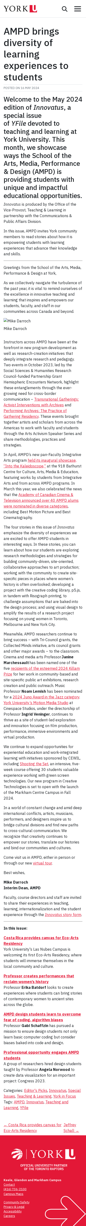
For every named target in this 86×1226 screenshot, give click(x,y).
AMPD (19, 1102)
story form (63, 914)
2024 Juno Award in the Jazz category (46, 697)
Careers (9, 1216)
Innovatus (57, 1090)
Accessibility (13, 1211)
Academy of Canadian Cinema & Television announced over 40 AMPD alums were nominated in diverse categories (41, 500)
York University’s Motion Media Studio (36, 702)
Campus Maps (13, 1194)
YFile (24, 1107)
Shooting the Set (34, 763)
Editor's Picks (35, 1090)
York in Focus (64, 1096)
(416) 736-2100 (15, 1189)
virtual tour (42, 863)
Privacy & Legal (14, 1207)
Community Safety (16, 1202)
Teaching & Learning (34, 1096)
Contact (9, 1185)
